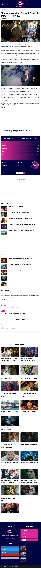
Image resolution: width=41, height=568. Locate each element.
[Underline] (9, 332)
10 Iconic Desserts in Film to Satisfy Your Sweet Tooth (20, 258)
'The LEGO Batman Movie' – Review (29, 462)
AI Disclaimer (16, 566)
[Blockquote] (10, 332)
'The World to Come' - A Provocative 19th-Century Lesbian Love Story (8, 446)
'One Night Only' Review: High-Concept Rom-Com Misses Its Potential (33, 553)
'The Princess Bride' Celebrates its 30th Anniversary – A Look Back (9, 395)
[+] (12, 331)
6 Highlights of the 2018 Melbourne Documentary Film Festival (28, 360)
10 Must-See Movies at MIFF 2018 (16, 206)
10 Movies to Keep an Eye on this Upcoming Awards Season (21, 230)
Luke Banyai (4, 18)
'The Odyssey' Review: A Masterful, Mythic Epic (33, 558)
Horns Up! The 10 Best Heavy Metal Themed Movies (20, 270)
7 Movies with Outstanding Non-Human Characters (20, 276)
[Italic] (7, 332)
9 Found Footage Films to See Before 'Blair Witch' (19, 212)
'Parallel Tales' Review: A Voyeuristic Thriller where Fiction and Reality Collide (33, 547)
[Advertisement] (20, 117)
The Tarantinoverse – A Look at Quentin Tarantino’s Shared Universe (29, 395)
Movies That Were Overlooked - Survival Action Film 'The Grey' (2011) (9, 464)
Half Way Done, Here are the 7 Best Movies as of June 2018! (21, 218)
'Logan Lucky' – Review (26, 496)
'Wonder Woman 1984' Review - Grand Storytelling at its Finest (9, 498)
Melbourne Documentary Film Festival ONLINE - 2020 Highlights (22, 224)
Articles (3, 299)
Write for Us (6, 566)
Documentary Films (20, 179)
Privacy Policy (10, 566)
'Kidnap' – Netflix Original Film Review (17, 282)
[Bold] (6, 332)
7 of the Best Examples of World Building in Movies (20, 264)
